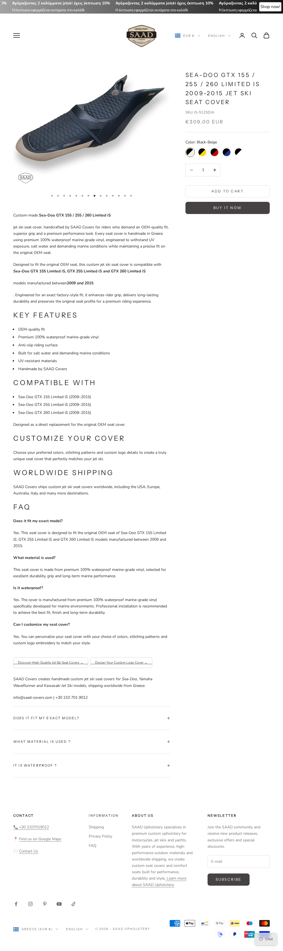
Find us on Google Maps (40, 839)
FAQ (92, 845)
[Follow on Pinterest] (45, 904)
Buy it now (227, 207)
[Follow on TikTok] (73, 904)
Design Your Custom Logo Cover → (121, 662)
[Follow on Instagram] (30, 904)
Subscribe (229, 879)
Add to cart (227, 191)
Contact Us (28, 851)
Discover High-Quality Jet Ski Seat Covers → (50, 662)
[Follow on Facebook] (16, 904)
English (216, 36)
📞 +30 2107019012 (31, 827)
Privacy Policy (100, 836)
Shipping (96, 827)
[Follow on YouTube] (59, 904)
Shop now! (270, 6)
